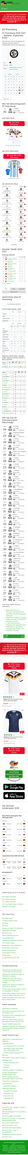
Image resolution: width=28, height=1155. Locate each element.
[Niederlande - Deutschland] (14, 823)
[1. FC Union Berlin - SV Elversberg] (14, 206)
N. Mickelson (6, 393)
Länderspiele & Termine (9, 953)
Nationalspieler (6, 955)
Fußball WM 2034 (8, 1096)
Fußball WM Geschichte (9, 1088)
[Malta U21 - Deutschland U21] (14, 883)
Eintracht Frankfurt (12, 273)
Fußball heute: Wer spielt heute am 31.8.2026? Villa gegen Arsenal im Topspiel (12, 980)
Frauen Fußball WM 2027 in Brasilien (13, 1046)
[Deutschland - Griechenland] (14, 828)
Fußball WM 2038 (8, 1098)
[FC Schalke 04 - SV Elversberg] (14, 200)
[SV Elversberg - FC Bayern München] (14, 195)
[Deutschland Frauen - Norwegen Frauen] (14, 861)
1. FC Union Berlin (12, 271)
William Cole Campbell (8, 413)
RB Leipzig (10, 261)
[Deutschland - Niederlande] (14, 850)
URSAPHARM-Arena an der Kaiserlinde (15, 68)
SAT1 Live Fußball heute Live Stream (12, 904)
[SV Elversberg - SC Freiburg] (14, 234)
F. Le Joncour (6, 389)
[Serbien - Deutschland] (14, 845)
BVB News (5, 923)
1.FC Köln (10, 266)
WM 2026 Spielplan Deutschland (11, 1116)
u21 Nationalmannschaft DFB (10, 957)
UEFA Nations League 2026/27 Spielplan (14, 1057)
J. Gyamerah (5, 380)
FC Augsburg (11, 281)
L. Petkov (5, 400)
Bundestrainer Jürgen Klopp (10, 948)
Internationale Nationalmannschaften (12, 940)
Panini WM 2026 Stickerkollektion (11, 1127)
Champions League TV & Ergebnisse (12, 928)
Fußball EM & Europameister (10, 1081)
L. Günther (5, 383)
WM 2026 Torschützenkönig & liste (12, 1134)
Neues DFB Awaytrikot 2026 (10, 1123)
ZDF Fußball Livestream (9, 899)
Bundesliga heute (7, 918)
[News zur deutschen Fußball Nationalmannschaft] (10, 3)
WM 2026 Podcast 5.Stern (9, 1125)
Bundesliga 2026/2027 (6, 283)
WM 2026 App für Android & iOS (17, 1149)
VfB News (5, 925)
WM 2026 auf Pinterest (14, 1150)
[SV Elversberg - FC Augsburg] (14, 211)
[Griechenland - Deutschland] (14, 839)
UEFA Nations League (8, 943)
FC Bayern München (12, 258)
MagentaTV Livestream (9, 906)
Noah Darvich (6, 396)
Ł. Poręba (5, 404)
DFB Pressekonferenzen (9, 950)
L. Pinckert (5, 402)
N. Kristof (5, 366)
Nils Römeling (21, 1145)
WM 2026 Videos (7, 1137)
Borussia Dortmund (12, 263)
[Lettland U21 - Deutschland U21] (14, 878)
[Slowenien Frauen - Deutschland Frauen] (14, 867)
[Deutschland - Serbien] (14, 834)
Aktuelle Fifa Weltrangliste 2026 (11, 1024)
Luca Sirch (5, 391)
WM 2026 (5, 1055)
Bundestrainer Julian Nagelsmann (12, 945)
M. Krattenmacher (7, 387)
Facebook (4, 1150)
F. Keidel (4, 385)
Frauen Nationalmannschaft (10, 935)
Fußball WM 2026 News (9, 930)
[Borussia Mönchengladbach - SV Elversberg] (14, 189)
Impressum (6, 1147)
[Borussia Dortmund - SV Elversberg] (14, 228)
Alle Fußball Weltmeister (10, 1091)
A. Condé (5, 374)
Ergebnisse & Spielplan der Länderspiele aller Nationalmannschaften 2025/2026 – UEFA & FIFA (14, 1028)
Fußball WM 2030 (8, 1093)
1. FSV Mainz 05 (11, 276)
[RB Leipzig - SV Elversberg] (14, 217)
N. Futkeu (5, 378)
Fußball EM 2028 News (10, 1086)
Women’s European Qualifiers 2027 (13, 1053)
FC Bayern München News (9, 921)
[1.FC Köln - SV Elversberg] (14, 239)
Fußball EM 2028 (7, 1083)
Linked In (23, 1150)
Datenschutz (13, 1147)
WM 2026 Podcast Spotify (14, 1152)
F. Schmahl (5, 409)
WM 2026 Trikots (7, 933)
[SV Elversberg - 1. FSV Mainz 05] (14, 223)
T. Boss (4, 364)
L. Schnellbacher (6, 411)
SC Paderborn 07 (12, 278)
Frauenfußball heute (8, 938)
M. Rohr (4, 406)
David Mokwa (6, 376)
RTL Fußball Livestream (9, 901)
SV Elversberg (11, 268)
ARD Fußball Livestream (9, 896)
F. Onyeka (5, 398)
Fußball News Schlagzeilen (10, 1008)
